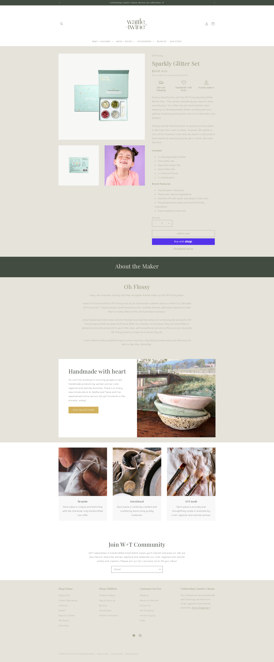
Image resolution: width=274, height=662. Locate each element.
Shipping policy (131, 654)
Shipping (144, 595)
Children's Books (107, 595)
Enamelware (105, 610)
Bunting (103, 605)
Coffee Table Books (68, 600)
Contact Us (145, 605)
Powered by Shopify (86, 654)
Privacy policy (117, 654)
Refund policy (102, 654)
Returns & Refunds (149, 600)
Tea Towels (64, 620)
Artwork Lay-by (147, 615)
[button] (62, 24)
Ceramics (63, 605)
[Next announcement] (214, 2)
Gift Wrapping (147, 610)
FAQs (142, 620)
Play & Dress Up (107, 600)
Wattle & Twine (71, 654)
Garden (62, 610)
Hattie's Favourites (108, 615)
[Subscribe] (159, 569)
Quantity (156, 217)
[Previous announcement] (59, 2)
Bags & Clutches (67, 615)
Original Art (64, 595)
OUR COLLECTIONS (83, 410)
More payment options (183, 248)
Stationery (64, 625)
